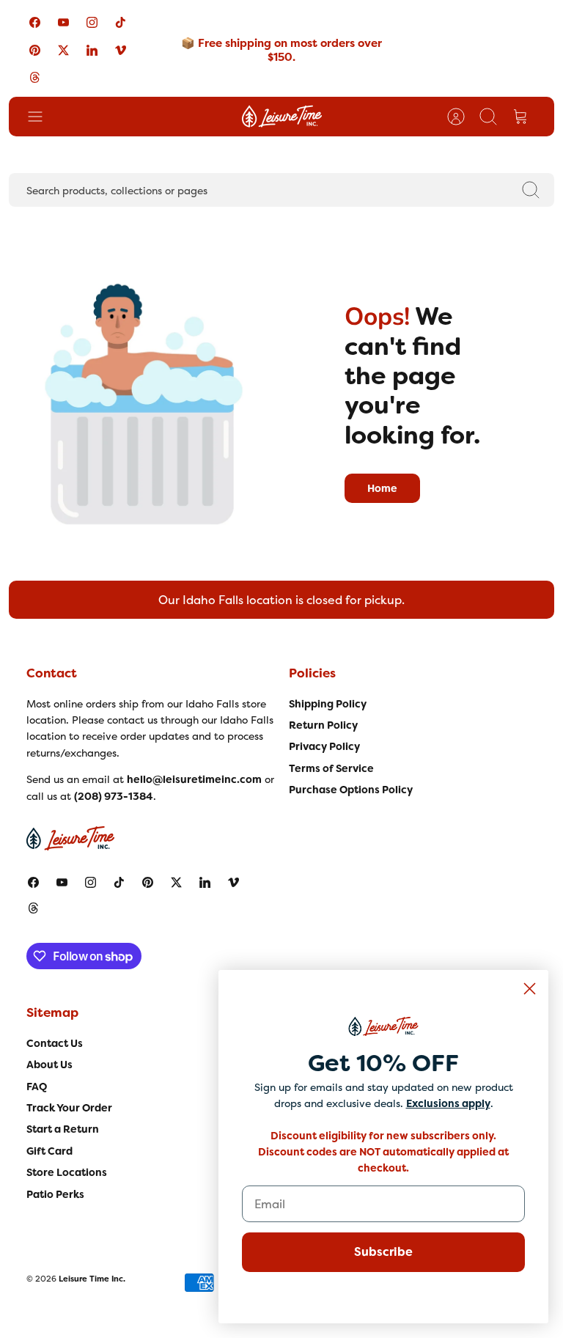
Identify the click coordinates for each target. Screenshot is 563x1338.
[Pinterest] (35, 49)
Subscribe (383, 1252)
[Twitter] (63, 49)
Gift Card (49, 1151)
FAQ (36, 1086)
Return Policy (323, 725)
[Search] (531, 190)
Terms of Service (331, 768)
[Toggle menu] (42, 116)
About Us (49, 1064)
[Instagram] (92, 22)
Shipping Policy (328, 703)
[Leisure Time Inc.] (282, 116)
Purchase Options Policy (351, 789)
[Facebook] (35, 22)
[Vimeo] (120, 49)
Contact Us (54, 1043)
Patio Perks (55, 1194)
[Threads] (35, 77)
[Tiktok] (120, 22)
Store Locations (66, 1172)
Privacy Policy (324, 746)
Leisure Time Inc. (92, 1278)
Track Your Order (69, 1107)
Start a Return (62, 1129)
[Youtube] (63, 22)
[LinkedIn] (92, 49)
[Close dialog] (529, 988)
